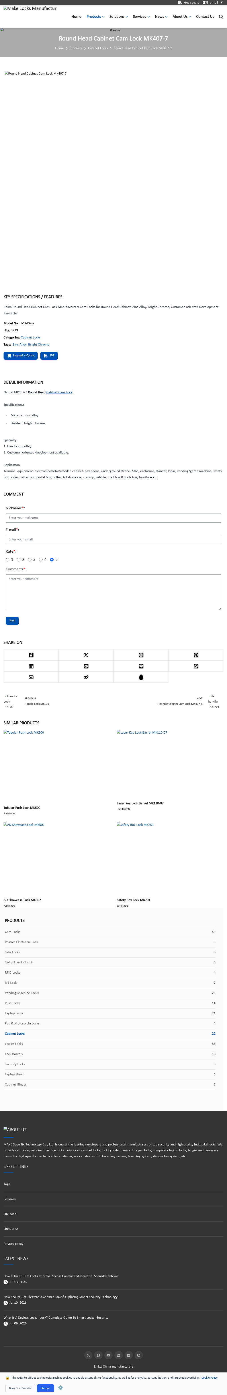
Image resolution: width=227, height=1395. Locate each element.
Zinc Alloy (19, 344)
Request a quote (23, 355)
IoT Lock (11, 983)
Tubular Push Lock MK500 (22, 808)
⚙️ (60, 1388)
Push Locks (12, 1003)
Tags (7, 1184)
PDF (51, 355)
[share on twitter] (86, 655)
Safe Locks (12, 952)
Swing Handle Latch (19, 962)
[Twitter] (88, 1355)
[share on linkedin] (31, 666)
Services (139, 17)
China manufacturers (118, 1366)
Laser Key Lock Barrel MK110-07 (140, 803)
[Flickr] (129, 1355)
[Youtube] (108, 1355)
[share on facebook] (31, 655)
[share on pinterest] (195, 655)
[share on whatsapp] (195, 666)
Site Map (10, 1214)
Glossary (10, 1199)
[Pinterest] (139, 1355)
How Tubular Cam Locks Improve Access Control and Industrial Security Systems (61, 1276)
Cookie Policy (209, 1378)
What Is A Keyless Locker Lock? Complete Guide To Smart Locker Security (56, 1318)
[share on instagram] (141, 655)
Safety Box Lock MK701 (133, 900)
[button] (104, 17)
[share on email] (31, 677)
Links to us (11, 1229)
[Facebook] (98, 1355)
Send (12, 620)
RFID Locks (12, 972)
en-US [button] (216, 2)
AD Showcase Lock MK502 (22, 900)
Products (94, 17)
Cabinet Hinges (16, 1084)
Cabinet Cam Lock (59, 392)
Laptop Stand (14, 1074)
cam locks (22, 1150)
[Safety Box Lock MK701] (170, 857)
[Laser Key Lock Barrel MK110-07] (170, 763)
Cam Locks (12, 932)
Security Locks (15, 1064)
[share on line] (141, 666)
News (159, 17)
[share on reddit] (86, 666)
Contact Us (205, 17)
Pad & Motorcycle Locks (22, 1023)
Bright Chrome (38, 344)
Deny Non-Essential (20, 1388)
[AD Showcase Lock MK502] (57, 857)
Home (76, 17)
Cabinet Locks (98, 48)
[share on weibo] (86, 677)
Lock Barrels (14, 1054)
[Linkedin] (118, 1355)
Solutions (117, 17)
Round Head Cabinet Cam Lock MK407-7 (143, 48)
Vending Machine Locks (22, 993)
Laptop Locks (14, 1013)
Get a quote (191, 2)
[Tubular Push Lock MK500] (57, 765)
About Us (180, 17)
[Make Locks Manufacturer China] (30, 16)
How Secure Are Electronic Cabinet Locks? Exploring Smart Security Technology (60, 1297)
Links (97, 1366)
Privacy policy (13, 1244)
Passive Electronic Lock (21, 942)
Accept (45, 1388)
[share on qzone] (141, 677)
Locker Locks (14, 1044)
